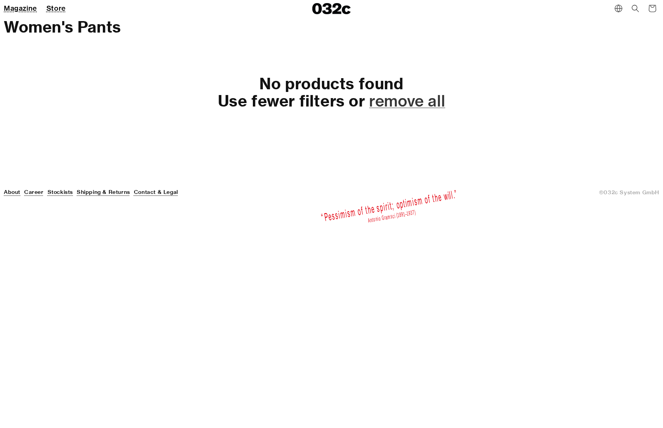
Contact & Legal (156, 192)
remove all (407, 100)
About (12, 192)
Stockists (60, 192)
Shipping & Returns (103, 192)
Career (34, 192)
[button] (635, 8)
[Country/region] (618, 8)
